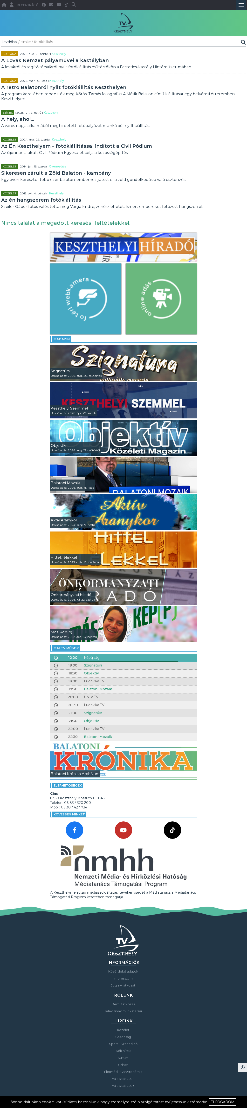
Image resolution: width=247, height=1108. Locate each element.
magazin (62, 339)
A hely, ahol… (17, 119)
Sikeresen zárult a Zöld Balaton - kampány (56, 173)
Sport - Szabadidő (123, 1044)
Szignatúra (93, 665)
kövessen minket (69, 814)
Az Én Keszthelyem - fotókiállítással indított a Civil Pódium (76, 146)
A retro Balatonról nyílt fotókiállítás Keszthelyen (63, 87)
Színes (8, 112)
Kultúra (9, 54)
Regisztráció (27, 5)
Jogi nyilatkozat (123, 985)
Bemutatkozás (123, 1004)
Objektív (91, 673)
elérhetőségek (68, 785)
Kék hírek (123, 1051)
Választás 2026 (123, 1086)
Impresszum (123, 978)
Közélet (9, 139)
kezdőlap (9, 42)
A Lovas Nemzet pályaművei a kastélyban (55, 60)
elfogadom (222, 1102)
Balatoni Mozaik (98, 689)
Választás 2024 (123, 1079)
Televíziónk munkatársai (123, 1011)
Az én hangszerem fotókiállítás (41, 200)
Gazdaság (123, 1037)
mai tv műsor (66, 648)
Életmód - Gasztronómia (123, 1072)
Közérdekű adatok (123, 971)
